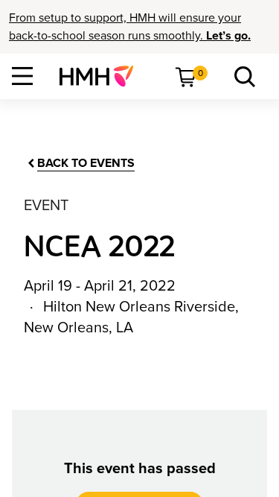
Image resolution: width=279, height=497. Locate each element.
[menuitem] (102, 76)
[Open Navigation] (22, 76)
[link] (102, 76)
